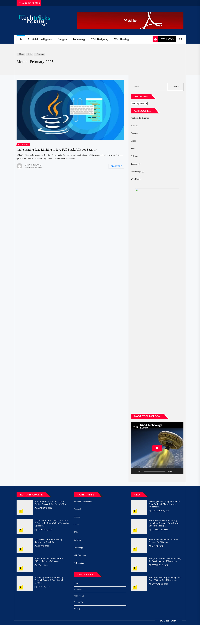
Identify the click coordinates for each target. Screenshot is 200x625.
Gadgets (62, 39)
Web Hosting (121, 39)
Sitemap (77, 608)
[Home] (21, 39)
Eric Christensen (33, 165)
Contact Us (78, 602)
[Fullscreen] (179, 471)
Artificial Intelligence (40, 39)
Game (133, 141)
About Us (78, 589)
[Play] (134, 471)
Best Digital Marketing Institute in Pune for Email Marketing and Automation (164, 504)
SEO (133, 149)
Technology (79, 39)
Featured (134, 126)
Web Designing (99, 39)
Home (76, 583)
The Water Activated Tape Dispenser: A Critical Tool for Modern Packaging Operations (52, 523)
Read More (116, 166)
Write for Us (79, 596)
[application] (157, 448)
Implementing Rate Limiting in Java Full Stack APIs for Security (57, 149)
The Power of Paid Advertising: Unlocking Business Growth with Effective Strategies (164, 523)
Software (134, 156)
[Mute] (174, 471)
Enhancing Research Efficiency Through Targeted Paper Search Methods (49, 580)
